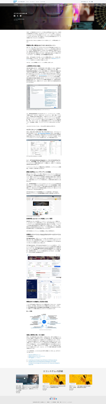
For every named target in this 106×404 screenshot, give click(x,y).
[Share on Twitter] (17, 16)
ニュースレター (69, 402)
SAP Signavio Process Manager (34, 363)
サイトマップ (64, 402)
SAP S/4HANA (53, 361)
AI (31, 47)
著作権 (58, 402)
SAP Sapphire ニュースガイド (34, 357)
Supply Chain (31, 364)
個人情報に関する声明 (36, 402)
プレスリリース (19, 383)
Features (16, 4)
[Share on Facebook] (14, 16)
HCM (30, 360)
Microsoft (33, 360)
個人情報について (43, 402)
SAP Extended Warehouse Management (43, 361)
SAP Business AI (46, 360)
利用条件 (48, 402)
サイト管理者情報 (53, 402)
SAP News (18, 391)
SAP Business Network (53, 360)
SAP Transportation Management (54, 363)
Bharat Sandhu (21, 19)
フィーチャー (16, 19)
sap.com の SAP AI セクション (35, 354)
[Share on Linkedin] (20, 16)
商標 (60, 402)
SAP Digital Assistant (32, 361)
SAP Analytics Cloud (38, 360)
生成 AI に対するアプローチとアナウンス (37, 356)
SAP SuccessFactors (43, 75)
